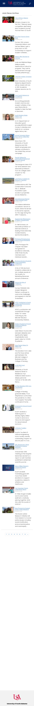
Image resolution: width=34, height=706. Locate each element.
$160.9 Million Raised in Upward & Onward (21, 466)
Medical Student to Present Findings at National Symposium (23, 325)
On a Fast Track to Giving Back (22, 37)
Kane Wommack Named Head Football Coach (22, 199)
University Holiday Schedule (23, 76)
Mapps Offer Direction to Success (22, 57)
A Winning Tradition (20, 428)
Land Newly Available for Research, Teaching (22, 179)
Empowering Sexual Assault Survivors (23, 406)
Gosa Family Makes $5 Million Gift (21, 346)
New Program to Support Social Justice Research (22, 508)
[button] (30, 3)
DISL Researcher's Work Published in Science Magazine (22, 446)
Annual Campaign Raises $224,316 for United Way (22, 136)
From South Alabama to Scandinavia (22, 96)
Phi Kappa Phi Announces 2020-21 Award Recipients (22, 239)
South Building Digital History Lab (21, 116)
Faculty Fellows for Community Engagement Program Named (22, 159)
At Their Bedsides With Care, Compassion (23, 386)
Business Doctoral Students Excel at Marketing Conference (23, 262)
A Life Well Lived (20, 365)
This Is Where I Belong (21, 18)
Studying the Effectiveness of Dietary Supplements (22, 219)
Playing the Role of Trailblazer (20, 283)
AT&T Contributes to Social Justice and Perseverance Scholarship (23, 304)
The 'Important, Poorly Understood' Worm (21, 488)
